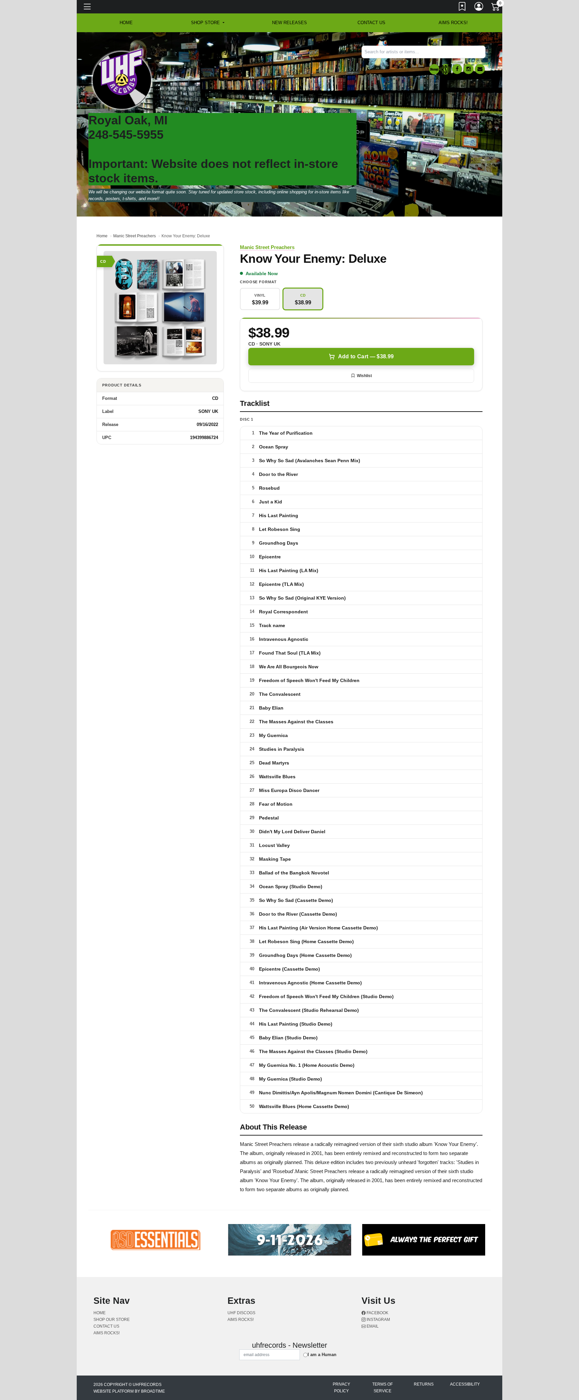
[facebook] (457, 69)
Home (102, 236)
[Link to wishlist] (462, 7)
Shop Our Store (111, 1319)
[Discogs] (434, 69)
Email (372, 1326)
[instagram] (468, 69)
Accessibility (465, 1384)
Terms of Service (382, 1387)
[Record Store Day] (445, 69)
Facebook (377, 1313)
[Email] (480, 69)
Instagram (378, 1319)
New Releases (289, 22)
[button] (208, 23)
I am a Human (322, 1354)
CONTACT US (371, 22)
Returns (424, 1384)
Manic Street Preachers (134, 236)
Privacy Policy (341, 1387)
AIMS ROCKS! (453, 22)
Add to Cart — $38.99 (366, 356)
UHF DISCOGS (241, 1313)
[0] (496, 8)
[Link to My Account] (479, 7)
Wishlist (364, 375)
